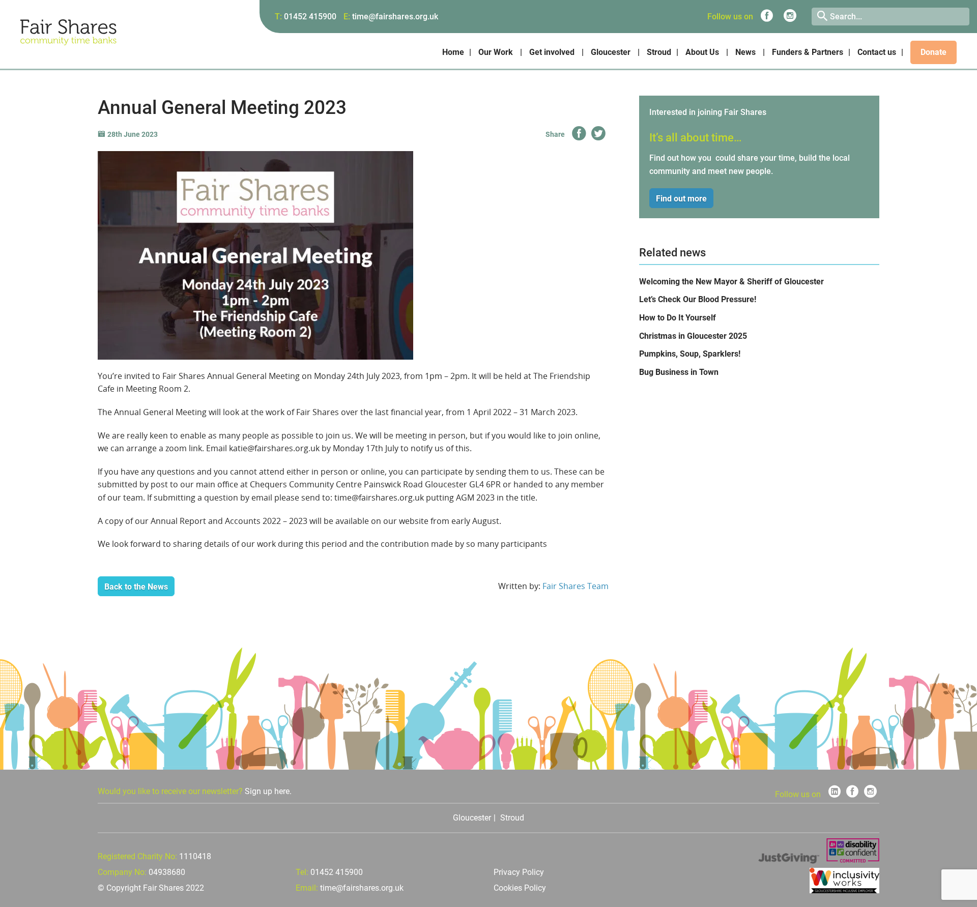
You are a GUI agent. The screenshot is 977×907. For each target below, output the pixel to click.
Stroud (659, 52)
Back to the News (136, 587)
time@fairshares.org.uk (395, 16)
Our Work (495, 52)
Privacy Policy (519, 872)
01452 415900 (310, 16)
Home (453, 52)
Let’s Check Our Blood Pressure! (697, 299)
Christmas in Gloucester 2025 (693, 336)
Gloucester (610, 52)
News (745, 52)
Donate (933, 52)
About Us (702, 52)
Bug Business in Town (679, 372)
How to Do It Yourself (677, 318)
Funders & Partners (807, 52)
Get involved (551, 52)
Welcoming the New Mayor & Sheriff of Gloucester (731, 281)
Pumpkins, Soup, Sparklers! (689, 354)
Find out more (681, 198)
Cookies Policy (520, 888)
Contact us (876, 52)
